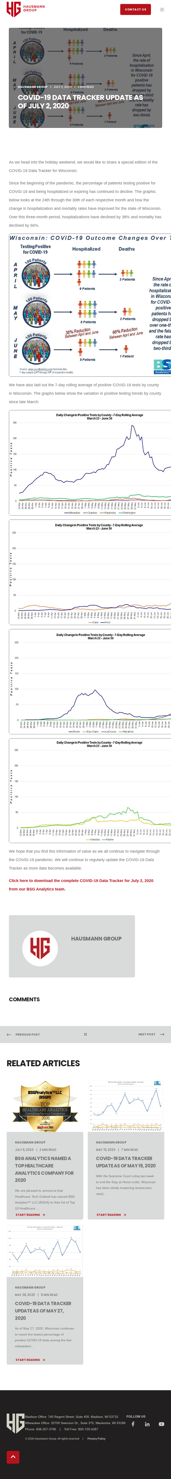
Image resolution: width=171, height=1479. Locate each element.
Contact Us (135, 9)
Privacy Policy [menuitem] (97, 1439)
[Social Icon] (133, 1424)
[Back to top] (13, 1457)
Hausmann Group (33, 87)
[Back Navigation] (85, 1035)
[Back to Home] (26, 25)
